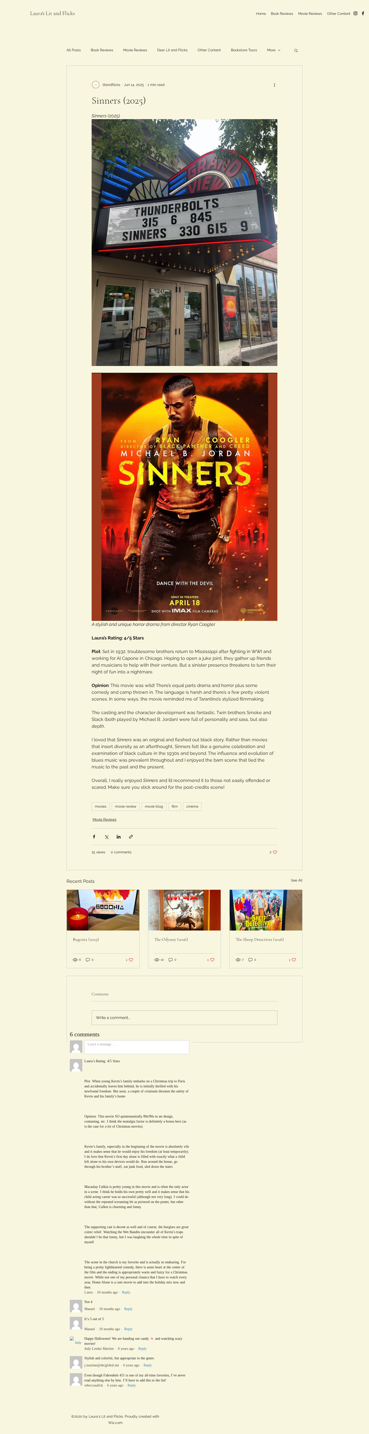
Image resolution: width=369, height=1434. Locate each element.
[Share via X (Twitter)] (106, 836)
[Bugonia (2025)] (103, 910)
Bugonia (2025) (86, 939)
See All (296, 880)
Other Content (209, 50)
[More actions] (274, 85)
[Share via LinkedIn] (118, 836)
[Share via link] (131, 836)
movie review (125, 806)
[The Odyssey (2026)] (184, 910)
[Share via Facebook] (94, 836)
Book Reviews (102, 50)
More (271, 50)
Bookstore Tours (244, 50)
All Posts (74, 50)
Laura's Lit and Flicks (52, 13)
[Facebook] (362, 13)
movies (100, 806)
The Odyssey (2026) (171, 939)
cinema (192, 806)
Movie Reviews (135, 50)
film (175, 806)
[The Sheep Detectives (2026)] (266, 910)
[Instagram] (355, 13)
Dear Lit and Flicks (172, 50)
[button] (296, 50)
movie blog (154, 806)
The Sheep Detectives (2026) (260, 939)
